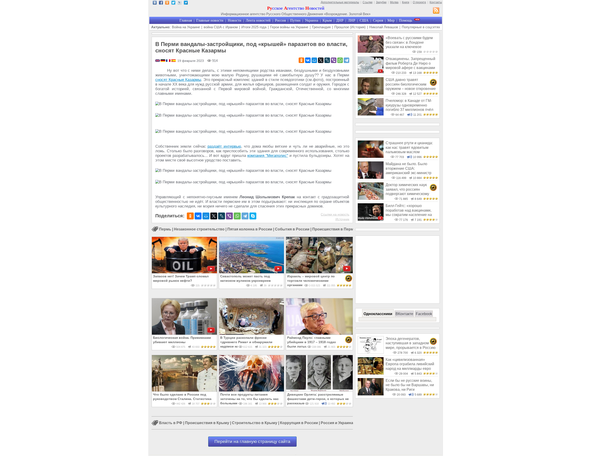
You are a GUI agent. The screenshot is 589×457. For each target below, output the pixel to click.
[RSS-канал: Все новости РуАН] (436, 11)
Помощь (405, 20)
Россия (280, 20)
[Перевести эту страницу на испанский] (173, 61)
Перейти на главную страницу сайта (252, 441)
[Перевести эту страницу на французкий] (168, 61)
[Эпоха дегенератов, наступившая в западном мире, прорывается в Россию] (371, 352)
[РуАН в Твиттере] (173, 3)
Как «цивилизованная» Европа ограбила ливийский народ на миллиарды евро (410, 364)
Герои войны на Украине (289, 27)
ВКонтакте (404, 314)
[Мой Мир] (314, 60)
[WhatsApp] (340, 60)
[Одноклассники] (301, 60)
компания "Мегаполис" (267, 155)
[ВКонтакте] (308, 60)
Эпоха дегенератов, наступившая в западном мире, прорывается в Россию (411, 343)
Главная (185, 20)
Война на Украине (186, 27)
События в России (292, 229)
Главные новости (209, 20)
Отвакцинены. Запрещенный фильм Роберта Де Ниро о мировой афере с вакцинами (410, 63)
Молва (394, 2)
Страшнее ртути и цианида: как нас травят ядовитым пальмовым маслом (409, 147)
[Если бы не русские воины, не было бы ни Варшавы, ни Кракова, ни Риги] (371, 394)
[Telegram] (346, 60)
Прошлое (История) (350, 27)
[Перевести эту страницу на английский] (158, 61)
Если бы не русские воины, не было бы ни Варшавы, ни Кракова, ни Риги (410, 385)
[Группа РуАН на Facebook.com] (161, 3)
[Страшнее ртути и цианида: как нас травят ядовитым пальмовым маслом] (371, 157)
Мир (391, 20)
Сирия (378, 20)
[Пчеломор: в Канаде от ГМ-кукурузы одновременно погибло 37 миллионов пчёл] (371, 114)
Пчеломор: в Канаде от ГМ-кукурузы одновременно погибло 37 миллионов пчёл (409, 105)
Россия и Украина (337, 423)
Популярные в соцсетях (421, 27)
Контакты (436, 2)
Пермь (165, 229)
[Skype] (252, 216)
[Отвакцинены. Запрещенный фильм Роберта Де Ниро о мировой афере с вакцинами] (371, 73)
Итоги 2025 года (253, 27)
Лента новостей (258, 20)
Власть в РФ (170, 423)
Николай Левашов (383, 27)
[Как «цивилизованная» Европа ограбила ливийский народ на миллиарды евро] (371, 373)
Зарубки (381, 2)
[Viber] (333, 60)
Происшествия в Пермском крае (342, 229)
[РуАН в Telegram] (186, 3)
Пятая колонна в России (249, 229)
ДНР (340, 20)
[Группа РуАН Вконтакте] (155, 3)
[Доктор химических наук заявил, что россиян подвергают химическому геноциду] (371, 199)
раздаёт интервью (224, 146)
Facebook (424, 314)
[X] (320, 60)
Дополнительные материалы (340, 2)
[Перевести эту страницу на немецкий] (163, 61)
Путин (295, 20)
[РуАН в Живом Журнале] (180, 3)
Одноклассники (378, 314)
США (364, 20)
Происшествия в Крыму (207, 423)
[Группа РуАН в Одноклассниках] (167, 3)
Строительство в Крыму (254, 423)
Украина (311, 20)
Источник (342, 219)
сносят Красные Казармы (178, 80)
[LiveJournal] (327, 60)
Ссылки (367, 2)
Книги (405, 2)
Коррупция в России (299, 423)
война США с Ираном (221, 27)
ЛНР (351, 20)
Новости (234, 20)
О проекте (419, 2)
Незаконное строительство (199, 229)
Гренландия (321, 27)
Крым (327, 20)
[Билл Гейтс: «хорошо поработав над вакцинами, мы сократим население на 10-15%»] (371, 219)
